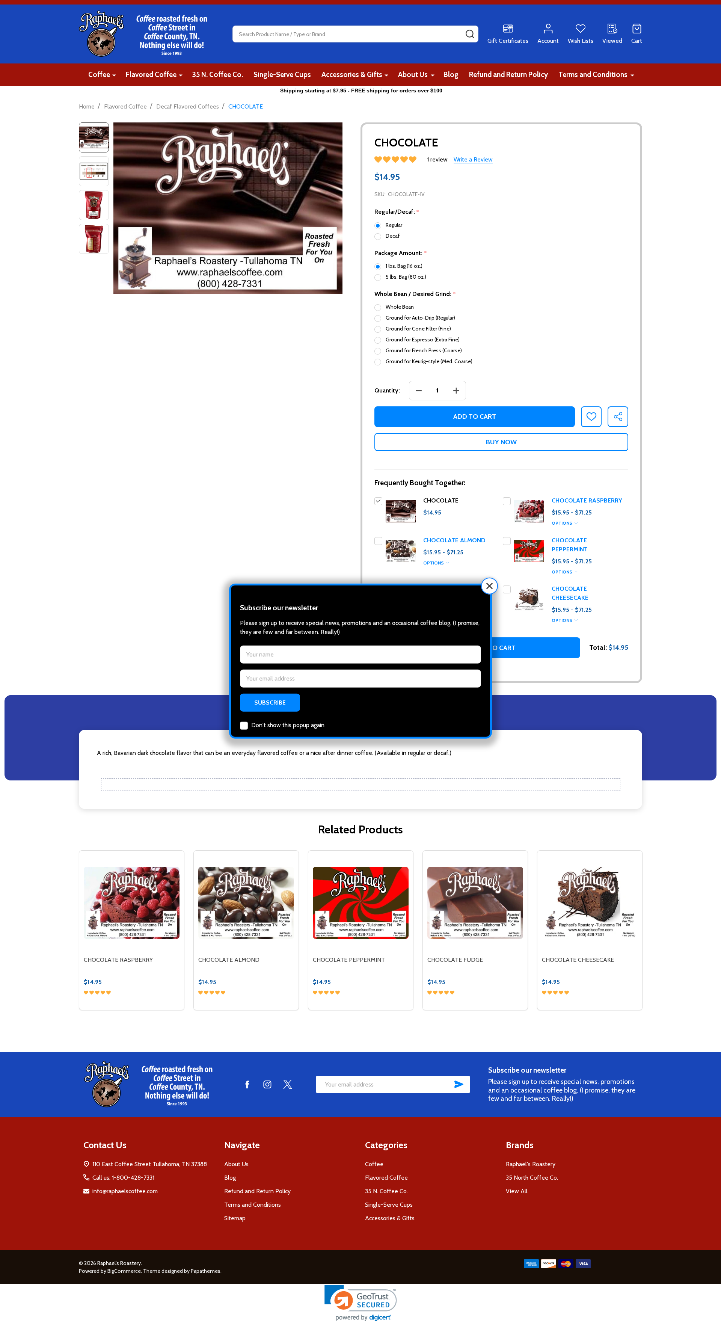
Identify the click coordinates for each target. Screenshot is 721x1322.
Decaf (393, 235)
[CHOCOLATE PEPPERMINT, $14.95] (361, 903)
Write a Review (473, 159)
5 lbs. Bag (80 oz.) (406, 276)
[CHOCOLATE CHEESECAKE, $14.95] (590, 903)
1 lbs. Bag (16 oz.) (404, 266)
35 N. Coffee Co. (217, 74)
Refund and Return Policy (508, 74)
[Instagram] (267, 1084)
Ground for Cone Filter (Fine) (418, 328)
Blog (451, 74)
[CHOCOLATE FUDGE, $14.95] (475, 903)
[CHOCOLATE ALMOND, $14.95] (246, 903)
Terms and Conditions (592, 74)
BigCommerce (124, 1271)
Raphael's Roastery (530, 1164)
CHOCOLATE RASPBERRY (587, 500)
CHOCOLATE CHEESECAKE (578, 959)
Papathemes (205, 1271)
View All (517, 1191)
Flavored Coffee (151, 74)
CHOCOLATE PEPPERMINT (349, 959)
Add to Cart (474, 416)
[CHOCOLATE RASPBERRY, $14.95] (131, 903)
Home (87, 106)
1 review (437, 159)
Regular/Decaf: (396, 212)
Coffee (99, 74)
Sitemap (235, 1218)
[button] (489, 586)
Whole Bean (400, 306)
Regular (394, 225)
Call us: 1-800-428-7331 (123, 1177)
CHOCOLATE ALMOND (454, 540)
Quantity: (387, 390)
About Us (413, 74)
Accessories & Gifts (351, 74)
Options (562, 523)
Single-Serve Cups (282, 74)
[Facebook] (247, 1084)
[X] (288, 1084)
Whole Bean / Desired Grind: (415, 294)
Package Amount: (400, 253)
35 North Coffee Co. (532, 1177)
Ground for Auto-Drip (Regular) (420, 317)
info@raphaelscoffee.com (125, 1191)
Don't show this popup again (287, 724)
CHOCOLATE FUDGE (455, 959)
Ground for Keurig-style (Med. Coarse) (429, 361)
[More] (114, 75)
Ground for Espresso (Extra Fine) (423, 339)
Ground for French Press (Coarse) (424, 350)
